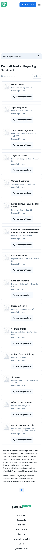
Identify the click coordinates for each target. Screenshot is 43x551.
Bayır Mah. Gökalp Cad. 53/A (22, 88)
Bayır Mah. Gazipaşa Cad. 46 (22, 309)
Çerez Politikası (21, 548)
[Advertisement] (21, 30)
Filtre (37, 76)
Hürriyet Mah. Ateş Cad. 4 (21, 405)
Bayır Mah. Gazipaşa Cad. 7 (22, 357)
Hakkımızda (21, 529)
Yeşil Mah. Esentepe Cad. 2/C (23, 184)
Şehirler (21, 525)
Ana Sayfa (21, 515)
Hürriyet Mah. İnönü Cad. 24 (22, 111)
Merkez (22, 91)
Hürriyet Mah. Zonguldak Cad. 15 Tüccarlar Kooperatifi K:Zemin (23, 429)
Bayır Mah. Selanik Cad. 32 (21, 210)
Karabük (14, 91)
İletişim (21, 534)
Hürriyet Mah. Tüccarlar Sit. (22, 236)
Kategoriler (21, 520)
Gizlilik (21, 544)
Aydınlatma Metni (22, 539)
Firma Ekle (29, 4)
